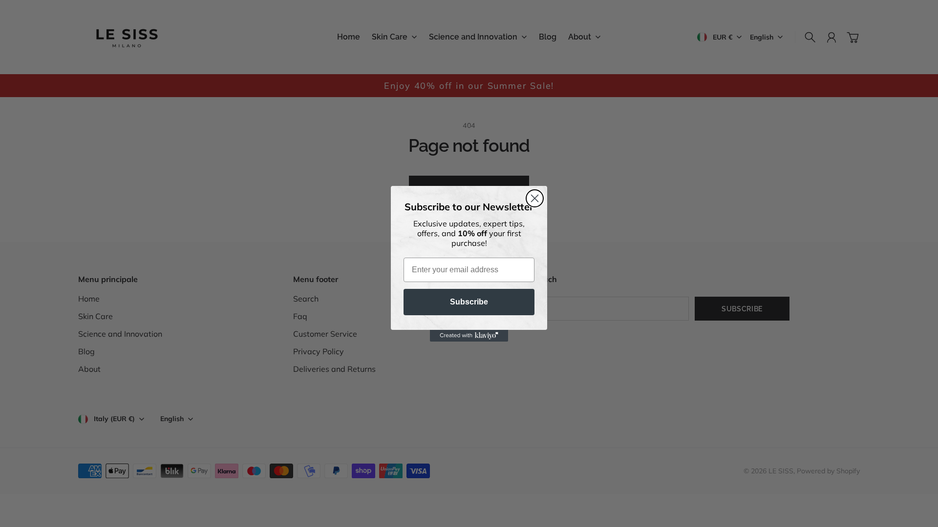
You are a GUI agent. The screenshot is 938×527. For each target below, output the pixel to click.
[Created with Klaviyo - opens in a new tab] (469, 336)
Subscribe (469, 302)
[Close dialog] (534, 198)
